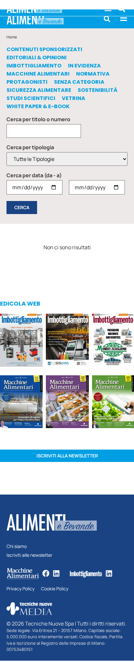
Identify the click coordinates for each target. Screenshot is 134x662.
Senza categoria (79, 82)
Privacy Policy (20, 589)
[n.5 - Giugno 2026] (21, 402)
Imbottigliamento (34, 66)
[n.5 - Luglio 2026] (21, 341)
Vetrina (73, 98)
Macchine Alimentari (38, 74)
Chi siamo (17, 546)
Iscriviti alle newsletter (29, 555)
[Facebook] (45, 573)
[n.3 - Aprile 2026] (113, 341)
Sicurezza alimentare (39, 90)
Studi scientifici (31, 98)
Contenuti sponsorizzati (44, 49)
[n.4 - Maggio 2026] (67, 341)
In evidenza (84, 66)
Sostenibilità (97, 90)
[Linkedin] (56, 573)
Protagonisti (27, 82)
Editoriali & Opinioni (37, 57)
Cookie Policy (54, 589)
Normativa (93, 74)
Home (12, 37)
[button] (107, 19)
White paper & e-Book (38, 106)
